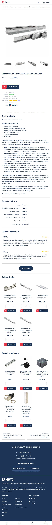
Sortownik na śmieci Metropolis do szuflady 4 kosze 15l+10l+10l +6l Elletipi (42, 374)
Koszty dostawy (18, 501)
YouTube (33, 501)
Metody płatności (18, 504)
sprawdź (15, 98)
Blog (3, 515)
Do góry (4, 112)
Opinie (38, 111)
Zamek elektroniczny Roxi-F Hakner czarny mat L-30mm (26, 372)
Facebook (33, 498)
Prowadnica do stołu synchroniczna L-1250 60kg (10, 297)
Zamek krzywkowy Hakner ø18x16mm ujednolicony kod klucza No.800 (10, 409)
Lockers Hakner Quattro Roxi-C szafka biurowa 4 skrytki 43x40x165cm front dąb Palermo (26, 410)
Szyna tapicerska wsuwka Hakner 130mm (10, 372)
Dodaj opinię (26, 268)
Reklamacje (4, 512)
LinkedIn (33, 503)
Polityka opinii (5, 509)
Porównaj (4, 87)
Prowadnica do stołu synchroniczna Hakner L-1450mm (10, 330)
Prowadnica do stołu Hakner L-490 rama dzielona (41, 297)
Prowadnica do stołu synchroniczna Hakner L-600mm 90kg (26, 330)
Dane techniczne (17, 111)
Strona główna (10, 6)
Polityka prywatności (6, 504)
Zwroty (3, 507)
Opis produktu (9, 111)
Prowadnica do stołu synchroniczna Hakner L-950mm (26, 297)
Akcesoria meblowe (18, 6)
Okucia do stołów (27, 6)
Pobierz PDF (43, 111)
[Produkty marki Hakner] (13, 105)
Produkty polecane (31, 111)
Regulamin (4, 501)
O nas (3, 498)
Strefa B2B (17, 498)
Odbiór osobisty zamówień (20, 507)
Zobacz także (24, 111)
